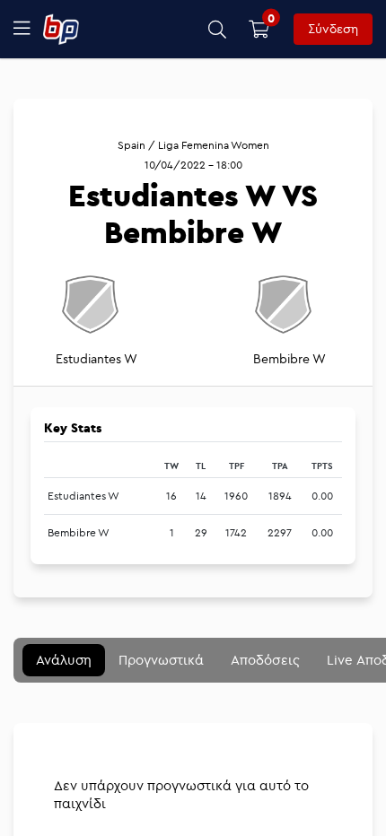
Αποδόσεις (265, 659)
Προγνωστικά (161, 659)
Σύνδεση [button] (333, 29)
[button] (217, 29)
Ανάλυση (64, 659)
